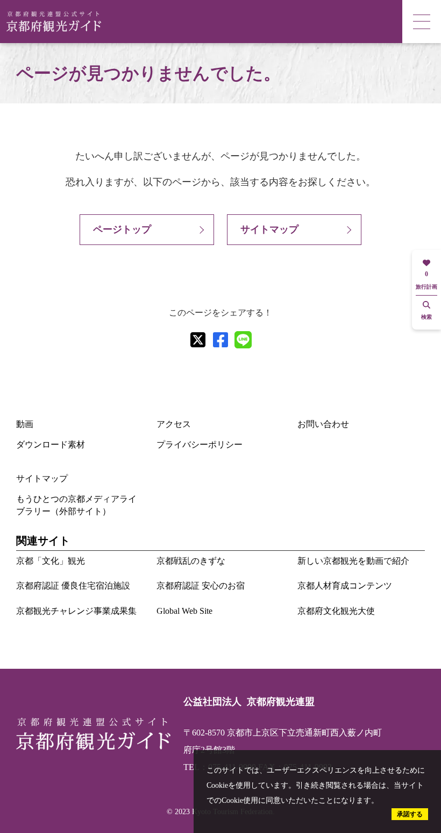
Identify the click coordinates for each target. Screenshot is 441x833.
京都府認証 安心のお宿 (201, 585)
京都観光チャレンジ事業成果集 (76, 610)
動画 (24, 424)
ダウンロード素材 (50, 444)
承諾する (410, 814)
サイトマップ (269, 229)
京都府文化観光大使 (336, 610)
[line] (243, 339)
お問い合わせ (323, 424)
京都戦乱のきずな (191, 560)
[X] (198, 339)
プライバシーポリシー (200, 444)
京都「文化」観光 (50, 560)
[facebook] (220, 339)
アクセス (174, 424)
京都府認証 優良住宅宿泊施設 (73, 585)
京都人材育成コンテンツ (344, 585)
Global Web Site (184, 610)
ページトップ (122, 229)
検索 (426, 317)
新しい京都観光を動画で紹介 (353, 560)
